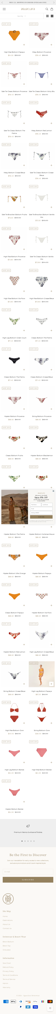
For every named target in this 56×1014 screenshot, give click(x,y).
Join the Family (41, 517)
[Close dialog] (53, 491)
